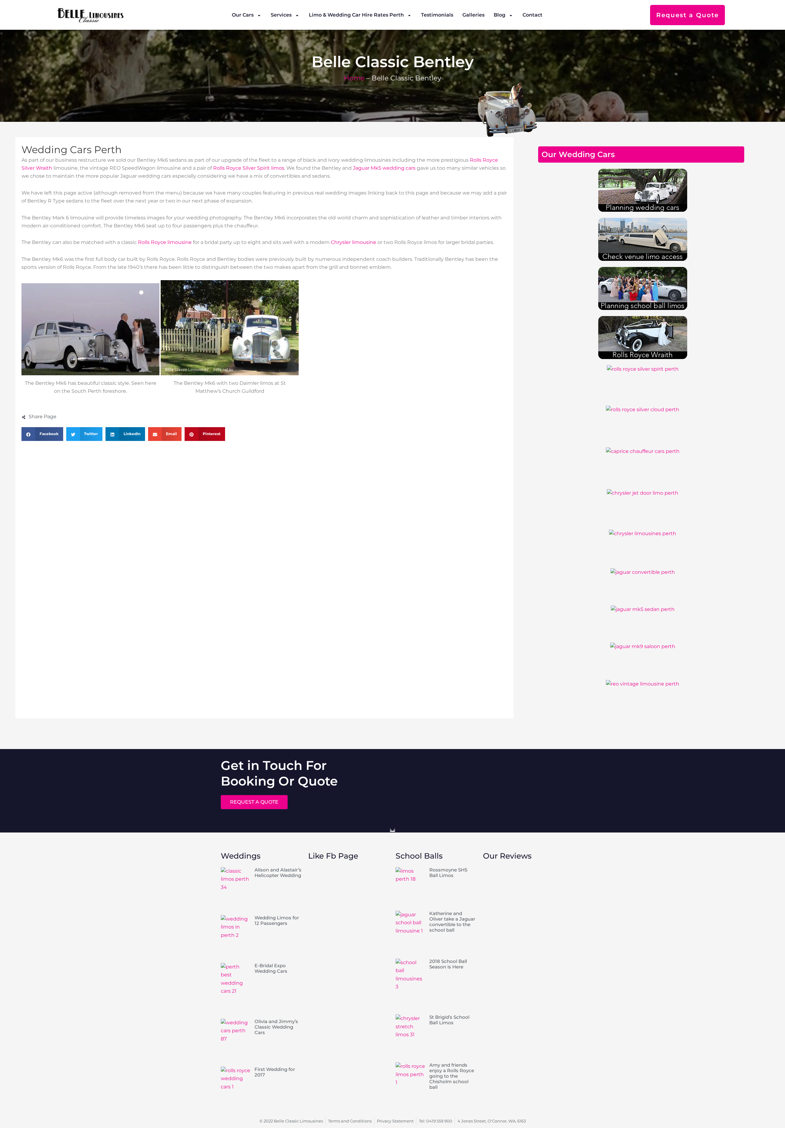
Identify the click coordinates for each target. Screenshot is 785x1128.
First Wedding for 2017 (275, 1072)
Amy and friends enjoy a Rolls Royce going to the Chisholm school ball (451, 1076)
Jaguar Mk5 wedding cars (384, 168)
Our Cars (243, 15)
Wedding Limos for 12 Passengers (277, 920)
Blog (499, 15)
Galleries (473, 15)
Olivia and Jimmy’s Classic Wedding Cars (276, 1026)
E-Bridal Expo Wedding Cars (271, 968)
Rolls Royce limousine (165, 242)
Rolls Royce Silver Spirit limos (248, 168)
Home (354, 78)
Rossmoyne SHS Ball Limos (448, 872)
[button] (42, 434)
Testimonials (437, 15)
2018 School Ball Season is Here (448, 964)
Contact (532, 15)
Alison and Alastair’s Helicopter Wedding (278, 872)
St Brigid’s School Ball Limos (449, 1020)
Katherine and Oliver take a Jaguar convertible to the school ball (452, 921)
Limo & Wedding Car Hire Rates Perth (356, 15)
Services (281, 15)
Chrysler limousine (353, 242)
